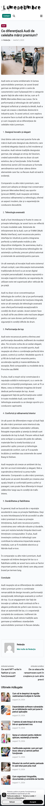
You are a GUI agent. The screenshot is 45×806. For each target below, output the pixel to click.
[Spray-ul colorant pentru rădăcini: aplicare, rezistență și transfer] (5, 735)
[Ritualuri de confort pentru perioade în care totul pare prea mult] (5, 763)
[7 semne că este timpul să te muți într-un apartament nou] (5, 722)
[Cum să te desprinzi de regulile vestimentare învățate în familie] (5, 694)
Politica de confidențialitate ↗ (16, 798)
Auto (3, 26)
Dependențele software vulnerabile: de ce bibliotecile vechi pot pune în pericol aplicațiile (27, 709)
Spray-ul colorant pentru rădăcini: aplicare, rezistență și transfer (27, 736)
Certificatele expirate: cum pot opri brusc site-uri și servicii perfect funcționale (27, 751)
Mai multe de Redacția (26, 649)
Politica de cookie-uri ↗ (14, 796)
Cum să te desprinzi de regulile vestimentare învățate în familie (26, 694)
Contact (6, 16)
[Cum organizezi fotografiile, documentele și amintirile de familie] (5, 777)
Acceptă (33, 802)
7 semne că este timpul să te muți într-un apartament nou (27, 723)
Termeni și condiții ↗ (29, 796)
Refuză (12, 802)
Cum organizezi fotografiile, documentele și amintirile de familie (28, 777)
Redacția (6, 40)
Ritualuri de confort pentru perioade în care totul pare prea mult (28, 764)
